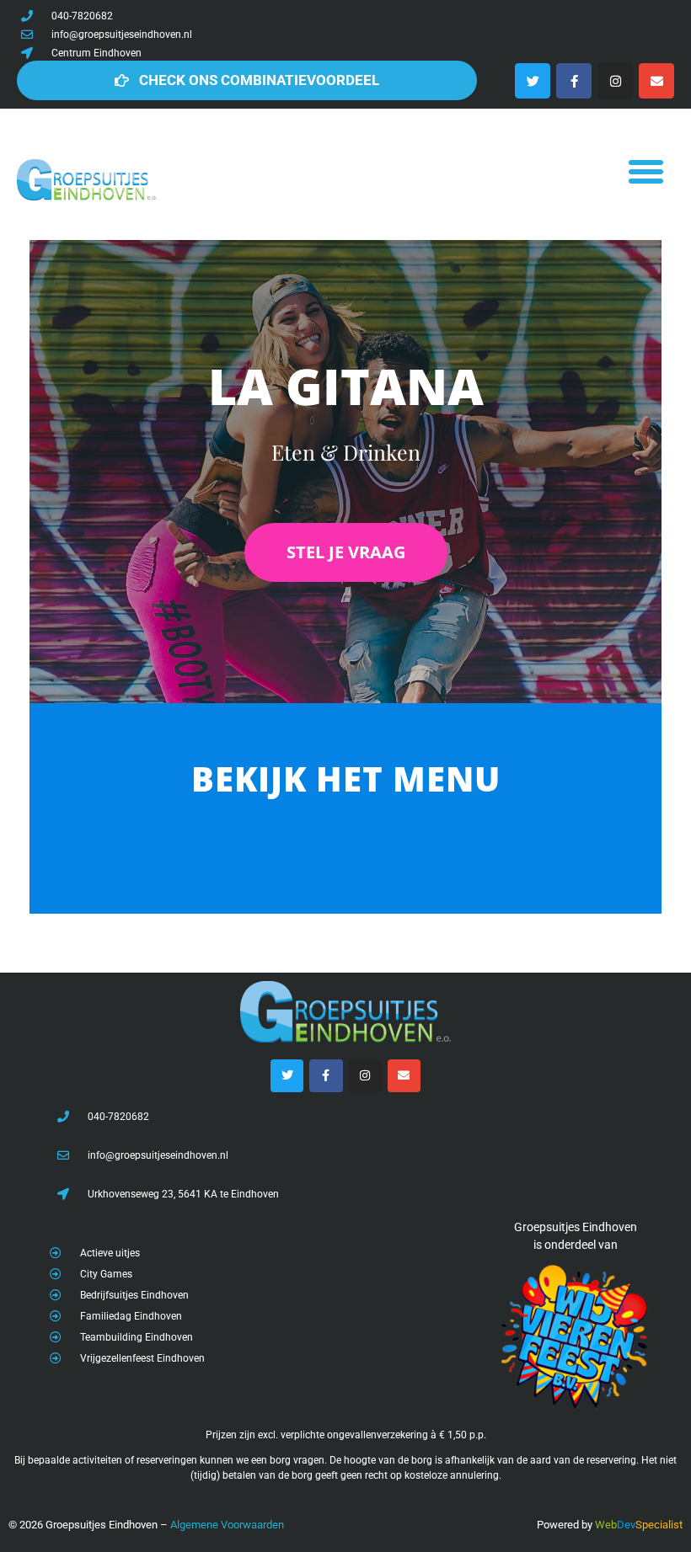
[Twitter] (532, 81)
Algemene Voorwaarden (227, 1524)
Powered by (564, 1524)
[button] (645, 171)
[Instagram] (615, 81)
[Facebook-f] (325, 1075)
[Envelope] (656, 81)
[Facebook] (574, 81)
